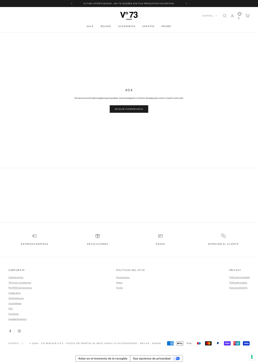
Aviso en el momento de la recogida (102, 358)
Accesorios (126, 26)
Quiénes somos (15, 277)
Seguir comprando (129, 109)
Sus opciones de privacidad (152, 358)
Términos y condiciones (19, 282)
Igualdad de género (17, 319)
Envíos (119, 287)
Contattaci (13, 313)
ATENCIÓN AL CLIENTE (223, 244)
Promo (166, 26)
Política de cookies (238, 282)
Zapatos (148, 26)
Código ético (14, 293)
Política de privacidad (239, 277)
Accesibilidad (14, 303)
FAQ (10, 308)
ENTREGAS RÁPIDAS (34, 244)
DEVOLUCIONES (97, 244)
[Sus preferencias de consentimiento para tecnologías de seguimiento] (252, 357)
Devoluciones (123, 277)
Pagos (119, 282)
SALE (90, 26)
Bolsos (106, 26)
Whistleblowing (16, 298)
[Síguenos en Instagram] (19, 331)
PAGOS (160, 244)
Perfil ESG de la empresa (20, 287)
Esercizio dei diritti (238, 287)
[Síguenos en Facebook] (10, 331)
